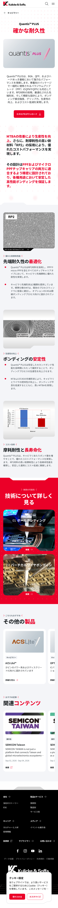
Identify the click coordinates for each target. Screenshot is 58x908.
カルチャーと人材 (10, 827)
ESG (5, 807)
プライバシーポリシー (25, 858)
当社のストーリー (10, 803)
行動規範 (50, 858)
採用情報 (7, 831)
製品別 (33, 807)
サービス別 (35, 811)
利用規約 (40, 858)
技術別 (33, 803)
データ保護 (8, 858)
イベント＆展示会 (37, 827)
